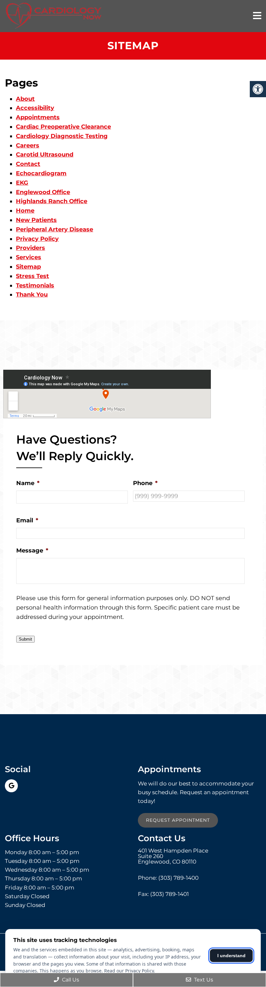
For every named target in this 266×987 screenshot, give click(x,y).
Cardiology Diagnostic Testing (62, 136)
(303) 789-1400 (178, 878)
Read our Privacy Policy (129, 971)
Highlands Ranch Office (51, 201)
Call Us (70, 980)
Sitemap (28, 266)
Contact (28, 164)
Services (28, 257)
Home (25, 210)
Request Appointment (178, 820)
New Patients (36, 220)
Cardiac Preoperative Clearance (63, 126)
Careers (27, 145)
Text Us (203, 980)
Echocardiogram (41, 173)
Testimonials (35, 285)
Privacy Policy (37, 238)
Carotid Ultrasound (44, 154)
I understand (231, 955)
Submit (25, 639)
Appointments (38, 117)
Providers (30, 247)
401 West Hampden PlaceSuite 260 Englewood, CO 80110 (173, 856)
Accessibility (35, 107)
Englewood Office (43, 192)
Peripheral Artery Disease (54, 229)
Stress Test (32, 276)
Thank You (32, 294)
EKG (22, 182)
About (25, 98)
